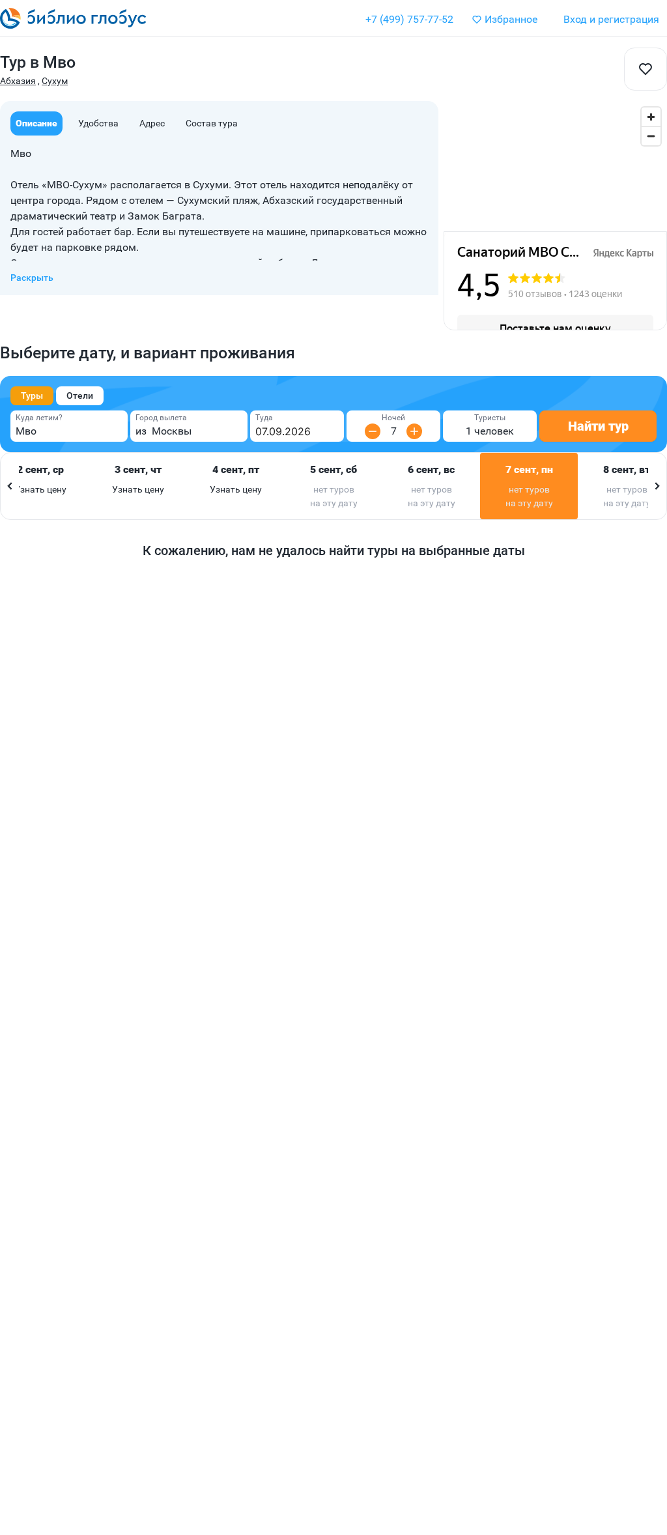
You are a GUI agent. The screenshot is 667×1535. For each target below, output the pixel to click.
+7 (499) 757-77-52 (409, 19)
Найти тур (598, 426)
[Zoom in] (651, 117)
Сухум (55, 81)
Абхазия (18, 81)
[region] (555, 166)
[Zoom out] (651, 135)
